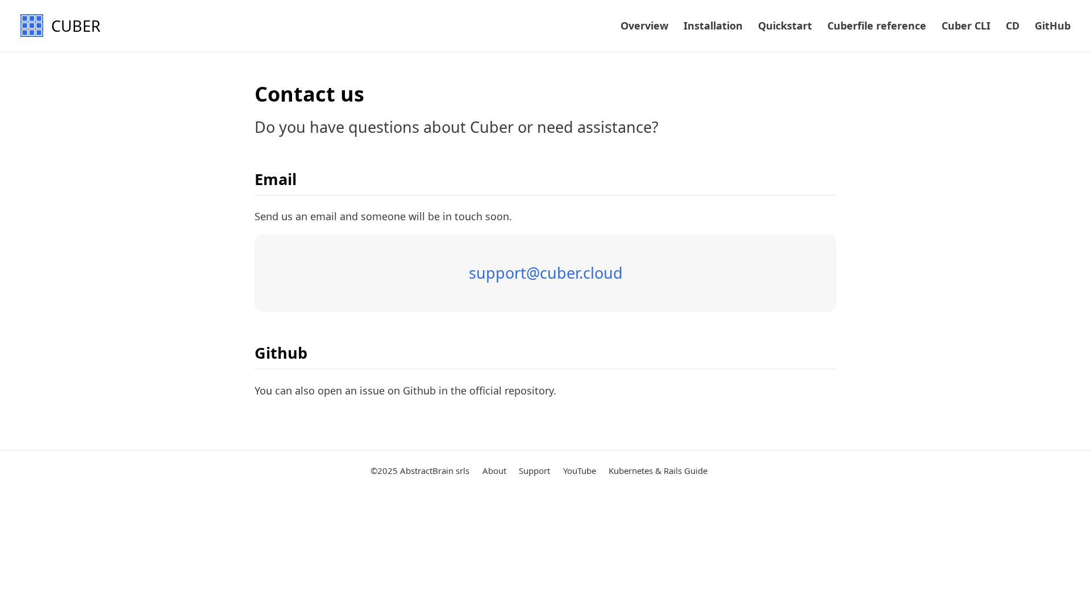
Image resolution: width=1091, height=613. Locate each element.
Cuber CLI (966, 25)
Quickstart (785, 25)
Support (534, 470)
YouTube (579, 470)
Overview (644, 25)
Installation (713, 25)
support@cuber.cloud (546, 272)
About (494, 470)
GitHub (1053, 25)
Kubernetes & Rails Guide (658, 470)
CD (1012, 25)
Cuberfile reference (876, 25)
